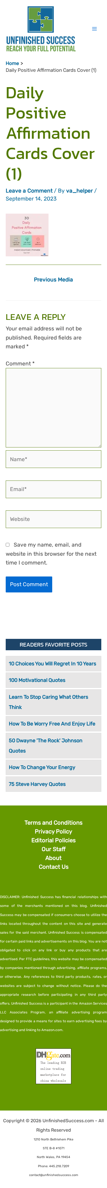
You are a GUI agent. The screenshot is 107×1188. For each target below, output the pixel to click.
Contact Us (53, 866)
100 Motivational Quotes (37, 680)
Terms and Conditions (53, 822)
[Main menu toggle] (94, 29)
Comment (20, 363)
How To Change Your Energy (42, 767)
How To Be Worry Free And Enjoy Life (52, 724)
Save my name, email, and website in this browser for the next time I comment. (51, 553)
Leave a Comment (29, 190)
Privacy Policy (53, 831)
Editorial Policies (53, 840)
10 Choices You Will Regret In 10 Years (52, 664)
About (53, 857)
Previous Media (53, 279)
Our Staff (54, 849)
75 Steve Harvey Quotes (37, 784)
